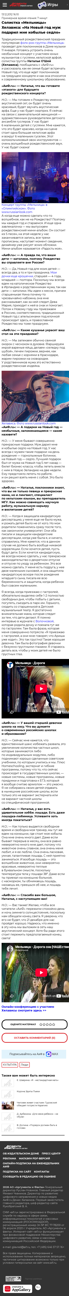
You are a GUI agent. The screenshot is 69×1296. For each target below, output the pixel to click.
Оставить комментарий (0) (34, 1037)
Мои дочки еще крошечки (29, 274)
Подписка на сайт (17, 1171)
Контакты (41, 1171)
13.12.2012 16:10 (10, 14)
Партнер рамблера (33, 1279)
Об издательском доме (21, 1153)
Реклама (9, 1158)
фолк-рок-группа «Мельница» (42, 42)
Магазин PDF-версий (34, 1158)
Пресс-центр (51, 1153)
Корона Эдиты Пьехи (28, 1091)
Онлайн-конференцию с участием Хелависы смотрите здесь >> (28, 1008)
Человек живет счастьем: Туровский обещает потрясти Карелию (37, 1104)
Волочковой (45, 621)
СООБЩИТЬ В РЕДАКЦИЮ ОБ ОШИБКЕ (29, 1176)
